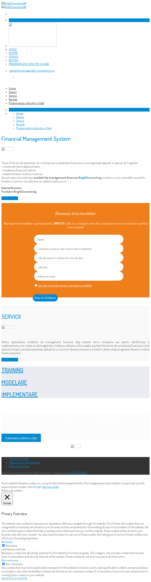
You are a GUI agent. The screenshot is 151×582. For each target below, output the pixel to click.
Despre (13, 53)
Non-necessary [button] (9, 560)
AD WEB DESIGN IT (77, 473)
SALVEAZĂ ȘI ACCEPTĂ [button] (14, 579)
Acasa (13, 49)
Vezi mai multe (50, 487)
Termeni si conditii (19, 459)
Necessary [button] (7, 542)
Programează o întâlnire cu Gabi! (21, 437)
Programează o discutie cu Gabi (29, 64)
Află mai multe (9, 198)
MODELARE (14, 382)
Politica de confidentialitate (24, 462)
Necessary (11, 545)
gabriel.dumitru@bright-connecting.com (32, 71)
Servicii (13, 57)
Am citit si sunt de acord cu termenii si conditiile (65, 285)
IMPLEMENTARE (19, 394)
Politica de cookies (19, 466)
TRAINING (12, 370)
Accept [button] (37, 487)
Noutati (13, 60)
